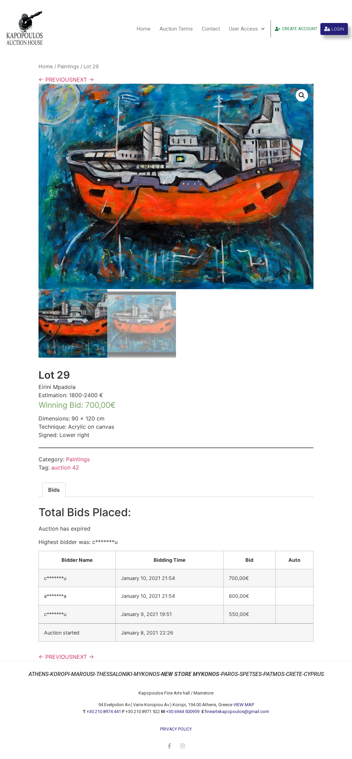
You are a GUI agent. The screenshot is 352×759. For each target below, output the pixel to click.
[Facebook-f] (169, 746)
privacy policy (176, 729)
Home (144, 29)
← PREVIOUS (55, 79)
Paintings (68, 66)
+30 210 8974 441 (104, 711)
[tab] (54, 490)
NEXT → (83, 79)
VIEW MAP (243, 704)
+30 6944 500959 (183, 711)
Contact (211, 29)
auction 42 (65, 467)
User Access (243, 29)
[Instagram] (182, 746)
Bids (54, 489)
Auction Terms (176, 29)
